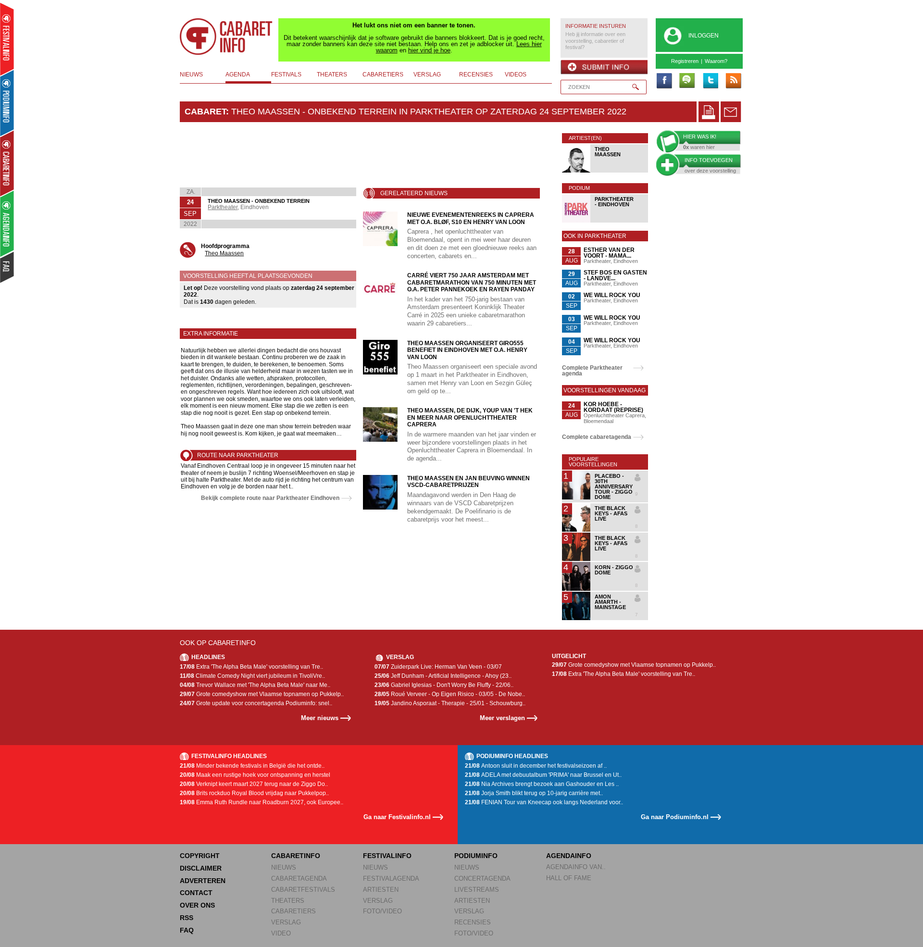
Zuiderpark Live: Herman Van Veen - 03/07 (438, 667)
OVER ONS (197, 905)
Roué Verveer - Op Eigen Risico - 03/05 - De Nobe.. (449, 694)
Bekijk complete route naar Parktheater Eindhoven (270, 498)
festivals (286, 74)
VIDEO (281, 933)
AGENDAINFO (568, 856)
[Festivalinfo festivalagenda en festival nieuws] (7, 39)
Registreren (684, 61)
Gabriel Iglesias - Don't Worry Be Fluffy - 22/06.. (443, 685)
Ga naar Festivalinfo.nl (397, 817)
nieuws (191, 74)
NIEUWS (283, 867)
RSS (186, 918)
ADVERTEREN (202, 881)
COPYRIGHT (200, 856)
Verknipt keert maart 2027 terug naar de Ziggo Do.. (254, 784)
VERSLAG (286, 922)
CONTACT (196, 893)
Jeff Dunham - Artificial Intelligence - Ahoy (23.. (442, 676)
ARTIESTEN (381, 889)
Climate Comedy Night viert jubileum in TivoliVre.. (252, 676)
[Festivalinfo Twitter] (710, 81)
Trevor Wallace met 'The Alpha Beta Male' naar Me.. (255, 685)
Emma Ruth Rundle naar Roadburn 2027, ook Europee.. (261, 802)
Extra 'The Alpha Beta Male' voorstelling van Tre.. (251, 667)
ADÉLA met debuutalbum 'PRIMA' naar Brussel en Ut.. (543, 775)
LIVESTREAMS (476, 889)
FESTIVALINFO (387, 856)
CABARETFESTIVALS (303, 889)
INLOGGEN (703, 35)
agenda (237, 74)
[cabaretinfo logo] (226, 36)
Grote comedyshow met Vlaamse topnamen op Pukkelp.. (262, 694)
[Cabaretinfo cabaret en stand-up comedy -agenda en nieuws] (7, 163)
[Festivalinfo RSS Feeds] (733, 81)
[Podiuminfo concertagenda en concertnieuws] (7, 102)
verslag (427, 74)
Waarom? (716, 61)
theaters (332, 74)
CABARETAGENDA (299, 878)
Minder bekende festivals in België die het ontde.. (252, 766)
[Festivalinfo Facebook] (664, 81)
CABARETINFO (295, 856)
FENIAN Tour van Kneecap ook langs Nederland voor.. (544, 802)
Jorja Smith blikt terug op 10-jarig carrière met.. (534, 793)
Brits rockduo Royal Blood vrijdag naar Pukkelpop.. (254, 793)
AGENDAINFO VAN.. (576, 867)
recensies (476, 74)
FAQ (187, 930)
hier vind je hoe (429, 50)
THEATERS (287, 900)
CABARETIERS (293, 911)
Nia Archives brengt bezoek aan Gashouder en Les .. (542, 784)
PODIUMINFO (476, 856)
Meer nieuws (319, 718)
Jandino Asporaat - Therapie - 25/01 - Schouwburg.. (449, 703)
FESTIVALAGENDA (391, 878)
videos (515, 74)
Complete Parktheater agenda (592, 370)
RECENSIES (472, 922)
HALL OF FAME (568, 878)
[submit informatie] (604, 67)
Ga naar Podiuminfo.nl (675, 817)
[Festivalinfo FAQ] (7, 267)
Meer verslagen (502, 718)
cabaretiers (382, 74)
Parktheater (222, 207)
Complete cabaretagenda (596, 437)
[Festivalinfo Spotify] (687, 81)
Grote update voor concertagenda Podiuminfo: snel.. (256, 703)
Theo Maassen (224, 253)
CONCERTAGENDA (482, 878)
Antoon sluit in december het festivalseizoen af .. (536, 766)
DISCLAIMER (201, 868)
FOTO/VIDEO (382, 911)
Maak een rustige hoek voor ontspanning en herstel (255, 775)
